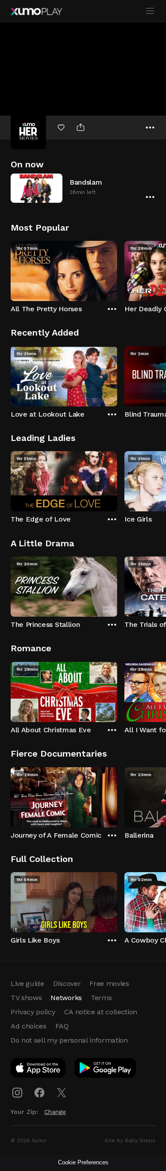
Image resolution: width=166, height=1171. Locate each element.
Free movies (109, 983)
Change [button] (55, 1111)
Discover (67, 983)
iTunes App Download (39, 1070)
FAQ (62, 1026)
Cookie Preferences (83, 1162)
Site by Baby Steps (129, 1140)
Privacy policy (33, 1012)
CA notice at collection (101, 1012)
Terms (101, 997)
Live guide (27, 983)
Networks (65, 997)
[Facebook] (39, 1092)
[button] (83, 188)
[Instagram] (17, 1092)
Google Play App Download (105, 1070)
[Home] (36, 11)
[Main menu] (150, 11)
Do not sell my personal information (69, 1040)
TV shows (26, 997)
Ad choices (28, 1026)
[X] (61, 1092)
